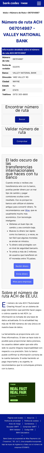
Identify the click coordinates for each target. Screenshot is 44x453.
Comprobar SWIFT (30, 427)
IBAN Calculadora (22, 433)
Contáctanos (29, 424)
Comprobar (22, 141)
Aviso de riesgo (15, 424)
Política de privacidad (13, 421)
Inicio (5, 12)
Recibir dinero (22, 266)
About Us (30, 418)
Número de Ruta (18, 12)
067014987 (33, 12)
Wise (27, 210)
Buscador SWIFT (13, 427)
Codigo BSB (28, 430)
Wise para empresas (22, 281)
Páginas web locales (15, 418)
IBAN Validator (15, 430)
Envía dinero (22, 274)
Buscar (22, 119)
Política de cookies (31, 421)
